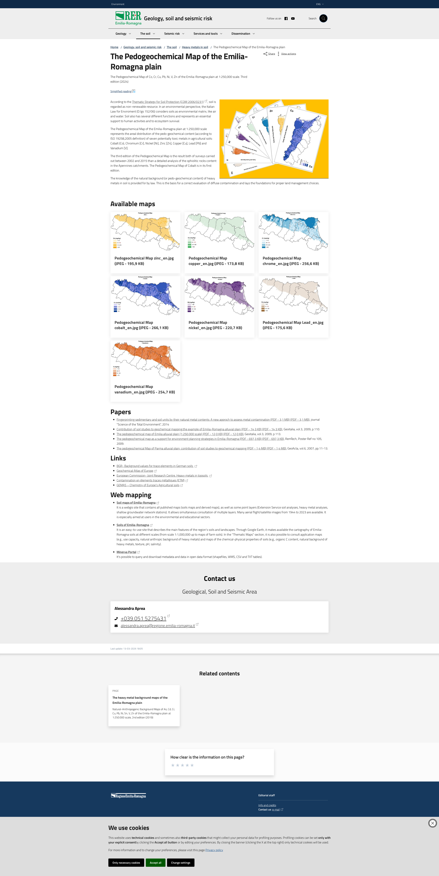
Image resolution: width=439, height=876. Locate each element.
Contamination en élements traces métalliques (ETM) (151, 480)
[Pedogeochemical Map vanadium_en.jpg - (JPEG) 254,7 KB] (145, 360)
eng (318, 4)
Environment (117, 4)
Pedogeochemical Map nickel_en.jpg (215, 325)
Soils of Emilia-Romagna (133, 525)
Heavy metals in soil (195, 47)
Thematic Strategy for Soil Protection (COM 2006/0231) (168, 101)
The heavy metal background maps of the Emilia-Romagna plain (140, 700)
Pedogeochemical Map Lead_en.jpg (293, 325)
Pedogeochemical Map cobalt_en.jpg (141, 325)
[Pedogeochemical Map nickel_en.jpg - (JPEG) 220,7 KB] (219, 296)
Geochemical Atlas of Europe (135, 470)
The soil (172, 47)
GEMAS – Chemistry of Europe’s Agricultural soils (148, 485)
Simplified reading (120, 91)
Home (114, 47)
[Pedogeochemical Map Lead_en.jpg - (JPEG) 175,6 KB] (294, 296)
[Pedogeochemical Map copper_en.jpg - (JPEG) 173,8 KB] (219, 231)
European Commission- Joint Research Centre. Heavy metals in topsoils (162, 475)
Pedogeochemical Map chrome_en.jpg (291, 260)
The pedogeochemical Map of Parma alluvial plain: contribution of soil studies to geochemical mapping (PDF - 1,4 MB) (201, 448)
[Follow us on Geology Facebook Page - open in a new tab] (284, 18)
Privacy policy (214, 850)
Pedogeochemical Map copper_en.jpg (216, 260)
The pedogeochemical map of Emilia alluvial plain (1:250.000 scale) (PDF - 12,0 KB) (180, 434)
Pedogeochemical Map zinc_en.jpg (144, 260)
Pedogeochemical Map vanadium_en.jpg (145, 389)
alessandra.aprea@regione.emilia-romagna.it (158, 626)
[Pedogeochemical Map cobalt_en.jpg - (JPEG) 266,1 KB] (145, 296)
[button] (323, 18)
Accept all (155, 863)
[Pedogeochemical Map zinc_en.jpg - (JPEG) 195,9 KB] (145, 231)
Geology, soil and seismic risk (142, 47)
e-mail (276, 809)
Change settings (180, 863)
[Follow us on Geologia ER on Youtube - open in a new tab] (291, 18)
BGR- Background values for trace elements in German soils (155, 466)
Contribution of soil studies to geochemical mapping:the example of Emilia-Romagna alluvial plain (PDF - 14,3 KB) (199, 429)
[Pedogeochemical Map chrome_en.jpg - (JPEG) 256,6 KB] (294, 231)
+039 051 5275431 (143, 618)
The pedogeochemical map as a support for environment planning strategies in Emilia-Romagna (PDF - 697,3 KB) (200, 438)
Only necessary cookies (126, 863)
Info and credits (267, 805)
